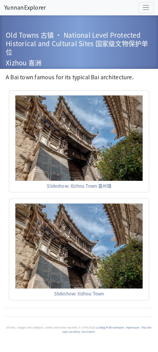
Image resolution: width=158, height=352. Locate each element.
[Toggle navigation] (146, 7)
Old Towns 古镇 (30, 35)
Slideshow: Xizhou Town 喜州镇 (79, 186)
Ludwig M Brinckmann (110, 327)
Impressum (133, 327)
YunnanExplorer (25, 7)
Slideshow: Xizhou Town (79, 293)
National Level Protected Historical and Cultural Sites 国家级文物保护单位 (77, 43)
